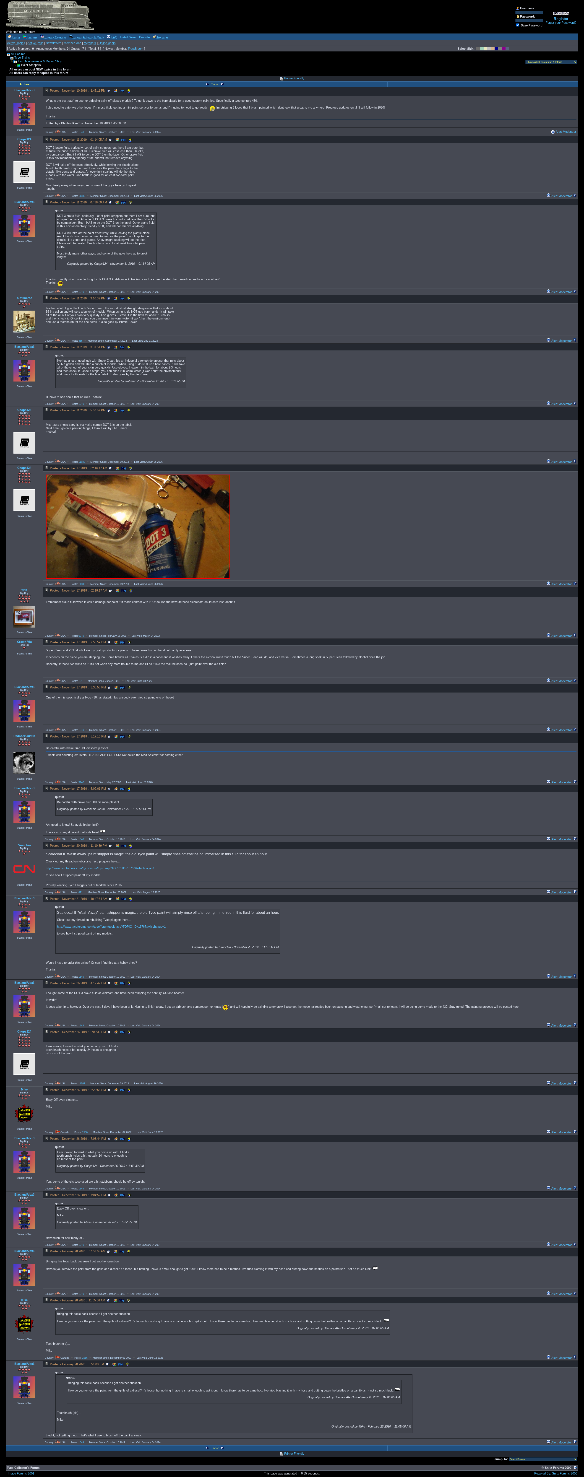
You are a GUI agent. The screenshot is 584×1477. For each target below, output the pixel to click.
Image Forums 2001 (21, 1473)
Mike (24, 1089)
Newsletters (53, 43)
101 (80, 681)
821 (80, 892)
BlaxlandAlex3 (24, 90)
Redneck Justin (24, 736)
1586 (85, 1132)
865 (80, 340)
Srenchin (24, 845)
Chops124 (24, 139)
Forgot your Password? (561, 22)
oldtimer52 (24, 298)
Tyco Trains (22, 57)
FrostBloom (135, 48)
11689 (81, 196)
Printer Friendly (294, 78)
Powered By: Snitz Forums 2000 (555, 1473)
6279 (81, 635)
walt (24, 590)
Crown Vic (24, 642)
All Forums (18, 54)
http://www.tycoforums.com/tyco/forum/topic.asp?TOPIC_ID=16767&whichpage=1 (100, 868)
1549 (81, 132)
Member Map (72, 43)
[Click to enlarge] (138, 527)
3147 (81, 782)
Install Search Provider (135, 37)
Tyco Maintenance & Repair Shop (40, 61)
